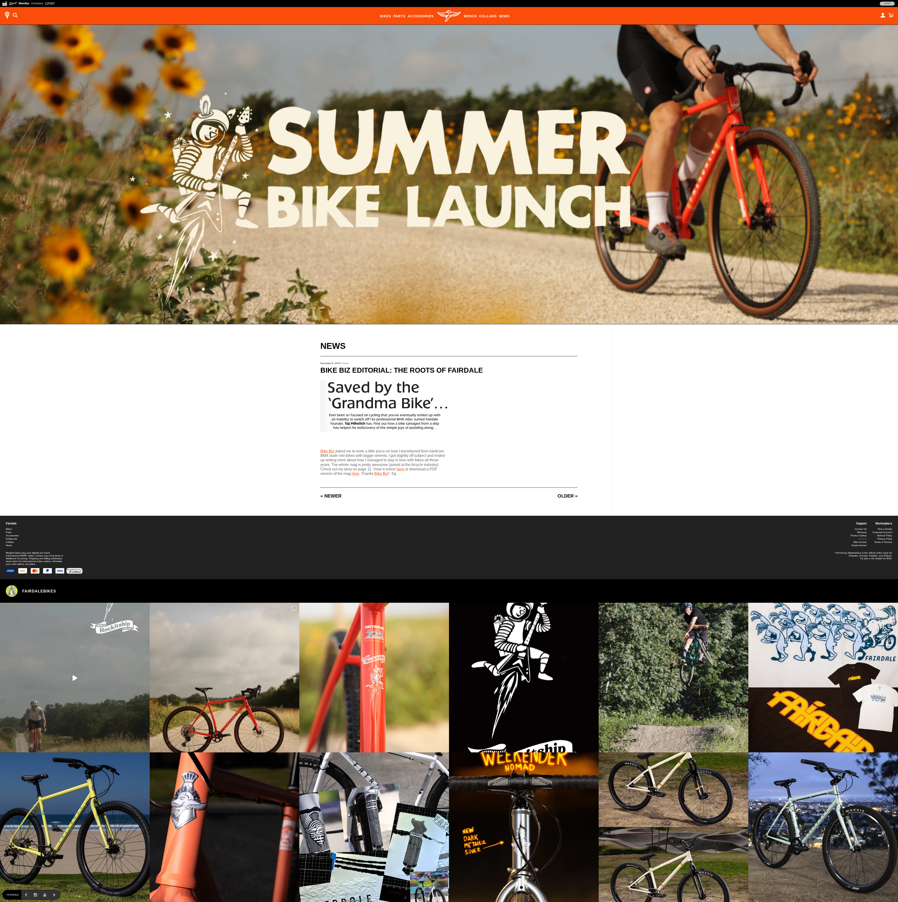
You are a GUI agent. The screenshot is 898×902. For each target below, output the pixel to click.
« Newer (330, 495)
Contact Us (861, 529)
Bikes (385, 16)
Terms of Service (883, 542)
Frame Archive (859, 545)
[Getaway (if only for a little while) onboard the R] (75, 677)
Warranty (862, 532)
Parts (399, 16)
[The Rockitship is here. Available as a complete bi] (224, 677)
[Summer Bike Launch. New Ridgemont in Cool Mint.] (823, 827)
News (504, 16)
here (401, 469)
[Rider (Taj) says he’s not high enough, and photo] (673, 677)
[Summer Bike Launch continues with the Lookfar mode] (224, 827)
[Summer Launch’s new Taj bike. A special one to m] (374, 827)
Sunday (863, 555)
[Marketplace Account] (882, 15)
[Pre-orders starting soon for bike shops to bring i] (524, 677)
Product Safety (859, 535)
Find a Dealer (885, 529)
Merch (470, 16)
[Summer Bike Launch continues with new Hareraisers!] (673, 827)
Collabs (488, 16)
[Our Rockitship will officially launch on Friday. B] (374, 677)
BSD (889, 558)
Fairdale (11, 523)
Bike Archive (860, 542)
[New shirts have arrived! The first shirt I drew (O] (823, 677)
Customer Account (882, 532)
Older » (568, 495)
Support (887, 3)
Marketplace (884, 523)
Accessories (421, 16)
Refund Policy (884, 535)
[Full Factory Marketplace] (4, 3)
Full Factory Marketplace (848, 553)
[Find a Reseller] (7, 15)
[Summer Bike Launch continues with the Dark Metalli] (524, 827)
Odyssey (853, 555)
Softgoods (11, 539)
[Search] (15, 15)
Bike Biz (327, 451)
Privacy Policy (884, 539)
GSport (887, 555)
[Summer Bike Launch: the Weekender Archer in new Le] (75, 827)
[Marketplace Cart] (891, 15)
